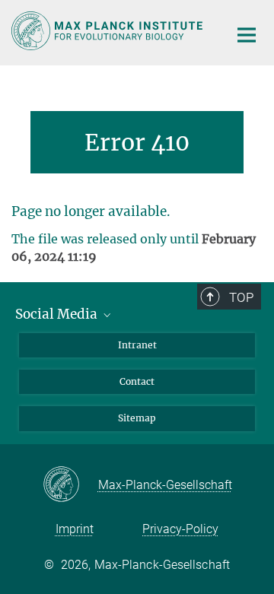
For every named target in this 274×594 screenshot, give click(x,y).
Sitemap (137, 418)
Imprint (75, 529)
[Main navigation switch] (246, 35)
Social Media (57, 314)
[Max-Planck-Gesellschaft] (70, 485)
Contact (137, 381)
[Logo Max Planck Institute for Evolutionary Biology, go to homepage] (108, 30)
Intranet (137, 345)
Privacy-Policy (180, 529)
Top (241, 297)
